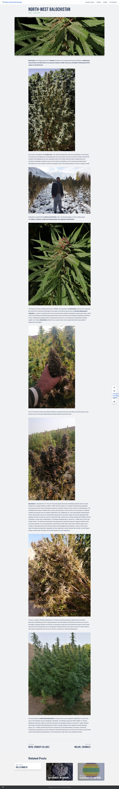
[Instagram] (2, 787)
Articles (99, 2)
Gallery (105, 2)
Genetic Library (90, 2)
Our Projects (113, 2)
